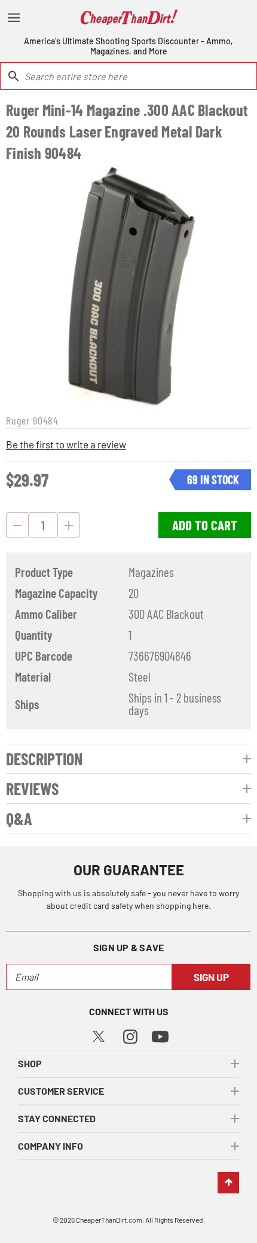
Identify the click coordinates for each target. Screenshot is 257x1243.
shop (30, 1063)
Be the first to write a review (66, 444)
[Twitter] (98, 1034)
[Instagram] (130, 1035)
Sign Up (211, 977)
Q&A (19, 818)
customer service (61, 1091)
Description (44, 759)
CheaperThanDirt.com (109, 1219)
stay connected (57, 1118)
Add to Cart (204, 525)
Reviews (32, 788)
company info (50, 1146)
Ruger (18, 420)
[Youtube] (160, 1036)
